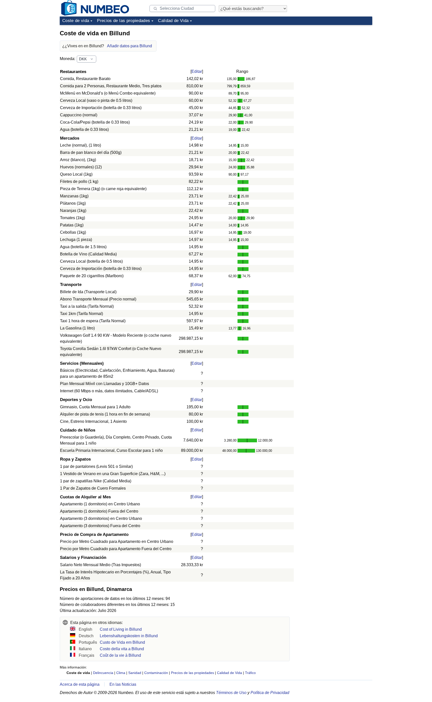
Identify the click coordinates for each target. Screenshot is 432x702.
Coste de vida (75, 20)
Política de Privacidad (269, 692)
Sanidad (134, 673)
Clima (120, 673)
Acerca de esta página (80, 684)
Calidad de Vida (173, 20)
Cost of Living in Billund (121, 629)
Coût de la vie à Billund (120, 655)
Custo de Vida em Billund (122, 642)
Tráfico (250, 673)
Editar (197, 71)
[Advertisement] (334, 58)
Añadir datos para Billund (129, 46)
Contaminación (156, 673)
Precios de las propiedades (123, 20)
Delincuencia (103, 673)
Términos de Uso (231, 692)
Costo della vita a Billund (122, 649)
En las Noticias (123, 684)
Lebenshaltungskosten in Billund (129, 636)
